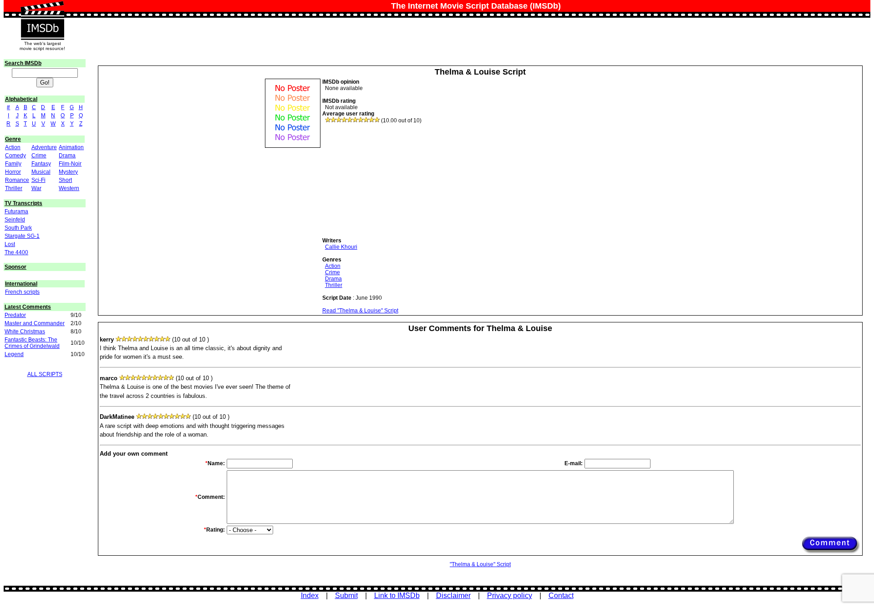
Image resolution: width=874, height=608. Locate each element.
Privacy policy (509, 595)
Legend (14, 354)
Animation (71, 147)
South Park (18, 228)
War (36, 188)
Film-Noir (70, 164)
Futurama (16, 211)
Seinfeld (15, 219)
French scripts (22, 292)
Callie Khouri (341, 247)
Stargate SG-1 (22, 236)
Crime (38, 155)
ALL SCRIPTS (44, 374)
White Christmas (25, 331)
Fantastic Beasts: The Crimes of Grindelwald (32, 343)
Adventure (44, 147)
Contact (561, 595)
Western (69, 188)
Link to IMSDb (397, 595)
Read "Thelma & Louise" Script (360, 310)
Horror (13, 172)
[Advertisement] (390, 180)
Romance (17, 180)
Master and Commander (35, 323)
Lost (10, 244)
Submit (346, 595)
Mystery (68, 172)
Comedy (15, 155)
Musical (41, 172)
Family (13, 164)
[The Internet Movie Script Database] (42, 10)
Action (12, 147)
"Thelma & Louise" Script (480, 564)
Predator (15, 315)
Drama (67, 155)
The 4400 (16, 252)
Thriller (13, 188)
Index (310, 595)
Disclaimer (453, 595)
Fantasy (41, 164)
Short (65, 180)
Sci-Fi (38, 180)
